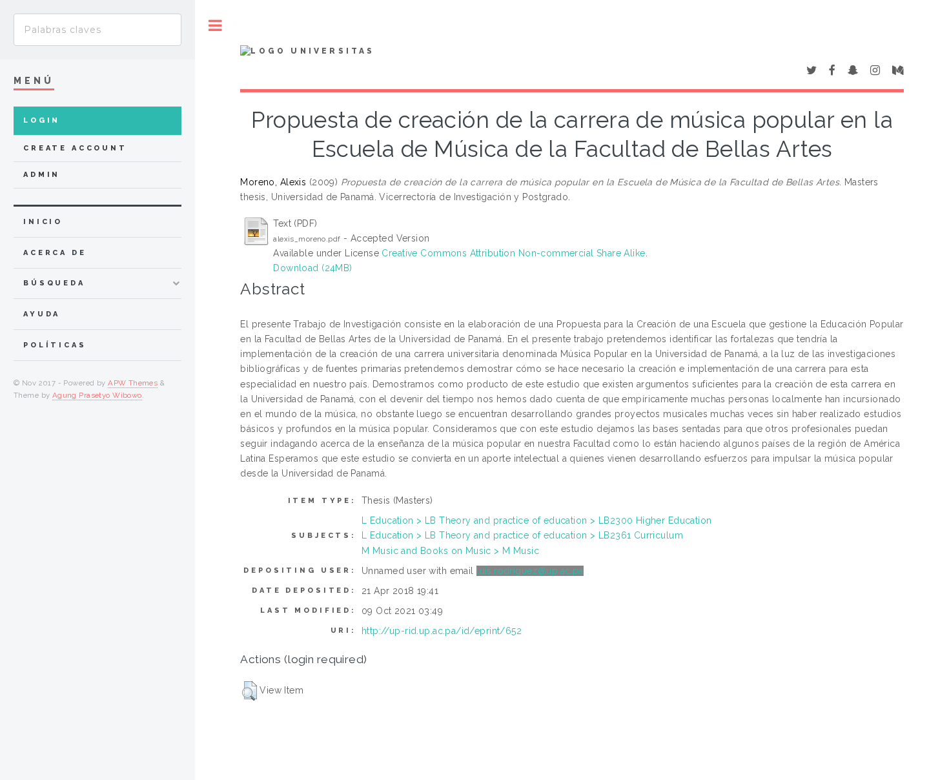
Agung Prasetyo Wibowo (97, 395)
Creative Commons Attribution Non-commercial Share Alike (513, 253)
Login (41, 120)
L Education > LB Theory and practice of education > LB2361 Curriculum (522, 535)
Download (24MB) (312, 268)
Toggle (215, 25)
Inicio (43, 222)
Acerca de (55, 253)
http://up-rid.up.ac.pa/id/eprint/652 (442, 631)
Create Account (75, 148)
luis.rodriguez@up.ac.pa (530, 571)
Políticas (55, 345)
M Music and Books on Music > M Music (450, 551)
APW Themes (133, 382)
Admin (41, 174)
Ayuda (41, 314)
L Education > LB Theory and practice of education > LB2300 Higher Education (537, 520)
